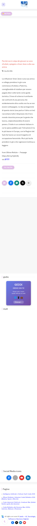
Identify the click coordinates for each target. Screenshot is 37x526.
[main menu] (3, 4)
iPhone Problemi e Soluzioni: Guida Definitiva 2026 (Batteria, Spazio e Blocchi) (18, 498)
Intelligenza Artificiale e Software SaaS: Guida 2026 (19, 494)
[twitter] (16, 522)
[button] (10, 182)
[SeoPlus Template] (2, 516)
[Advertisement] (18, 39)
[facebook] (8, 477)
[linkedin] (28, 477)
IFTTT (7, 159)
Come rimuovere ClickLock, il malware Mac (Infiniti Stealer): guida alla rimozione (18, 503)
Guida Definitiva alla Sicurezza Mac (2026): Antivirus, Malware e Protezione (15, 508)
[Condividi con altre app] (28, 182)
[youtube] (21, 477)
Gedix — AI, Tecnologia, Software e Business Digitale (22, 517)
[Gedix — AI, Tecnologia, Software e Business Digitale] (24, 4)
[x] (15, 477)
